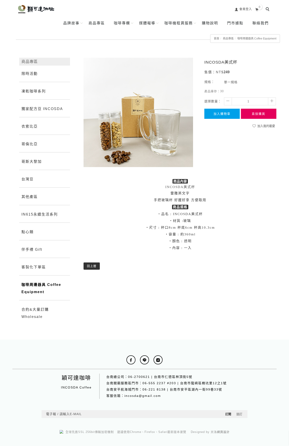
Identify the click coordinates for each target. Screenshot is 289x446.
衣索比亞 (29, 126)
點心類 (27, 232)
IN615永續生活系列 (39, 214)
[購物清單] (257, 9)
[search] (268, 10)
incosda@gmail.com (142, 396)
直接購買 (258, 113)
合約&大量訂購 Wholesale (35, 313)
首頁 (216, 38)
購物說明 (210, 23)
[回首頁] (36, 9)
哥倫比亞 (29, 144)
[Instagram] (158, 359)
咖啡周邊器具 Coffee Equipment (256, 38)
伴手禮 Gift (31, 249)
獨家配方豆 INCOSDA (42, 109)
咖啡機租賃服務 (178, 23)
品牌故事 (71, 23)
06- (131, 377)
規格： (209, 82)
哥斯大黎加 (31, 161)
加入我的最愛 (265, 126)
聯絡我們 (260, 23)
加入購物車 (222, 113)
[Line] (144, 359)
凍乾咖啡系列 (33, 91)
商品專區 (97, 23)
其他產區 (29, 197)
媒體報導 (147, 23)
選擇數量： (212, 101)
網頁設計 (223, 432)
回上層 (91, 266)
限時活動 (29, 74)
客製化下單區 (33, 267)
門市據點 (235, 23)
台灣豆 (27, 179)
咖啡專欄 (122, 23)
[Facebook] (131, 359)
